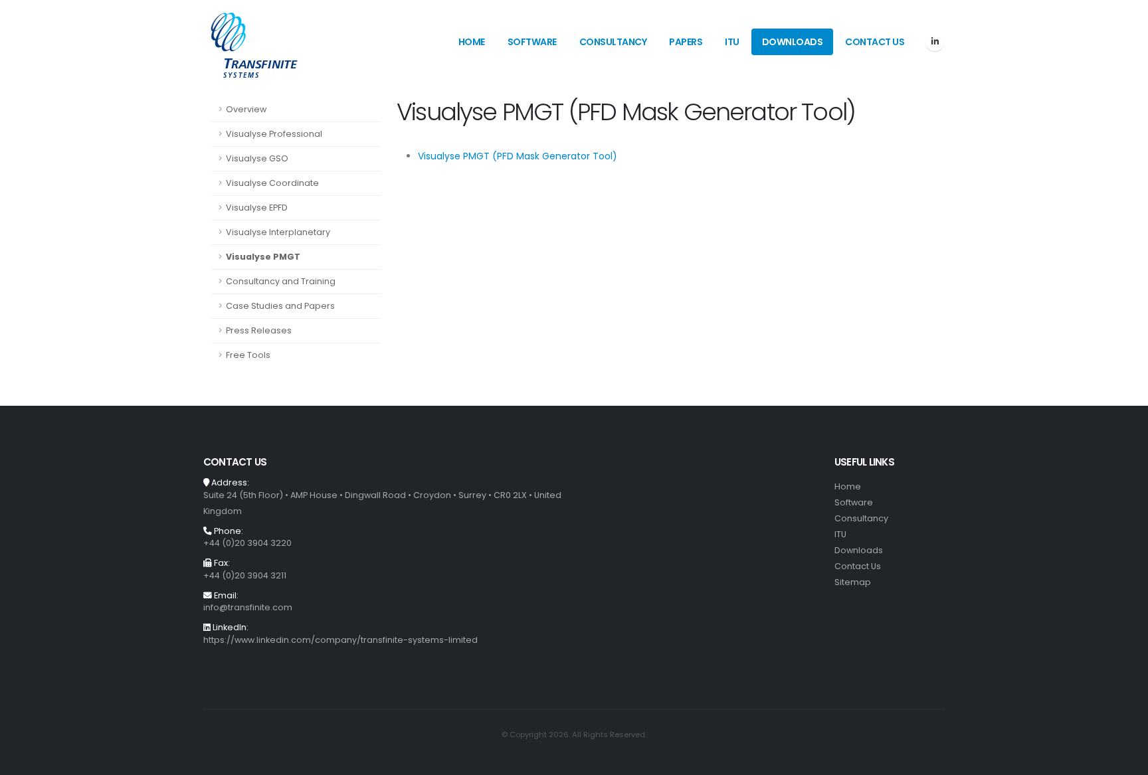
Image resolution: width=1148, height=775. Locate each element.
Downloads (792, 41)
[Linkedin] (934, 42)
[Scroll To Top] (1124, 760)
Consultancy (613, 41)
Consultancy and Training (280, 281)
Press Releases (259, 330)
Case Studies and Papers (280, 305)
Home (471, 41)
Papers (685, 41)
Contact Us (874, 41)
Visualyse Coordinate (272, 183)
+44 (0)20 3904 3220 (247, 543)
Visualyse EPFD (257, 207)
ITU (732, 41)
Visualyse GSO (257, 158)
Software (532, 41)
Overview (246, 109)
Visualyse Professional (274, 133)
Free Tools (248, 355)
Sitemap (852, 582)
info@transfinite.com (247, 607)
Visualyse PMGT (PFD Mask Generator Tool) (517, 156)
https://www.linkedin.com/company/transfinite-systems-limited (340, 640)
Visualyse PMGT (263, 256)
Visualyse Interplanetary (278, 232)
